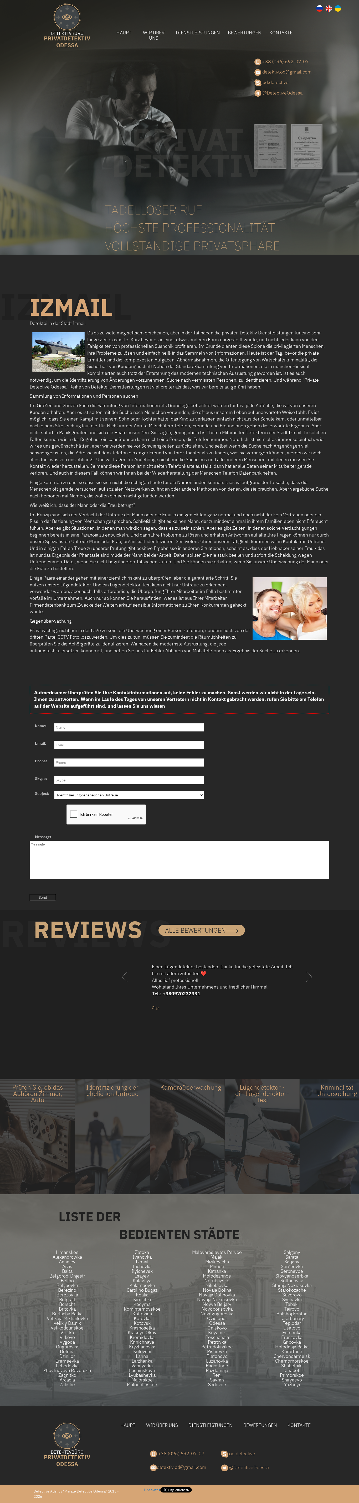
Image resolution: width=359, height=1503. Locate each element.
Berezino (67, 1290)
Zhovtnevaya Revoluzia (67, 1370)
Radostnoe (217, 1365)
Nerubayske (216, 1280)
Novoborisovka (217, 1309)
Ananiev (67, 1261)
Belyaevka (67, 1285)
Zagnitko (67, 1375)
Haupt (123, 33)
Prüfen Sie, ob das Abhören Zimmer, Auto (37, 1093)
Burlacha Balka (67, 1313)
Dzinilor (67, 1356)
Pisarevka (217, 1351)
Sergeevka (292, 1266)
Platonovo (217, 1356)
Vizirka (67, 1332)
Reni (217, 1375)
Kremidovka (142, 1337)
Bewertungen (244, 33)
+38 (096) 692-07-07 (285, 62)
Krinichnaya (142, 1342)
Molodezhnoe (217, 1276)
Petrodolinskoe (217, 1346)
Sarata (291, 1257)
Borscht (67, 1304)
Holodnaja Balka (292, 1346)
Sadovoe (217, 1384)
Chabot (292, 1370)
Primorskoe (292, 1375)
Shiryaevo (292, 1380)
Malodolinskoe (142, 1384)
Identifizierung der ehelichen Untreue (112, 1090)
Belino (67, 1280)
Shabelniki (291, 1365)
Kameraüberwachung (190, 1087)
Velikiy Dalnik (67, 1323)
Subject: (42, 793)
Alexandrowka (67, 1257)
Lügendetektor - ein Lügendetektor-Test (262, 1093)
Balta (67, 1271)
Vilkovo (67, 1337)
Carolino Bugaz (142, 1290)
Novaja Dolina (217, 1290)
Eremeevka (67, 1361)
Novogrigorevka (217, 1313)
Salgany (292, 1252)
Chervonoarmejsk (292, 1356)
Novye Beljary (217, 1304)
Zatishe (67, 1384)
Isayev (142, 1276)
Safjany (291, 1261)
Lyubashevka (142, 1375)
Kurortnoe (291, 1351)
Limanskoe (67, 1252)
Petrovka (217, 1342)
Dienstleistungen (198, 33)
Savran (217, 1380)
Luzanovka (217, 1361)
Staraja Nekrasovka (292, 1285)
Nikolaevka (217, 1285)
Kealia (142, 1294)
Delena (67, 1351)
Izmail (142, 1261)
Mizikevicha (217, 1261)
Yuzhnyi (292, 1384)
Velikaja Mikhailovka (67, 1318)
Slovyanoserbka (291, 1276)
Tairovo (291, 1309)
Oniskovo (217, 1328)
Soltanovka (291, 1280)
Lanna (142, 1356)
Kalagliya (142, 1280)
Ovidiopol (217, 1318)
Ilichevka (142, 1266)
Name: (41, 725)
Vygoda (67, 1342)
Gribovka (292, 1342)
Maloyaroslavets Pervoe (217, 1252)
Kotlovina (142, 1313)
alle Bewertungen (195, 930)
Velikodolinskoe (67, 1328)
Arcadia (67, 1380)
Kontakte (281, 33)
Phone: (41, 761)
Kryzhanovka (142, 1346)
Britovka (67, 1309)
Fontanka (291, 1332)
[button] (125, 987)
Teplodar (292, 1323)
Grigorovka (67, 1346)
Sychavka (292, 1299)
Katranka (217, 1271)
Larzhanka (142, 1361)
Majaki (217, 1257)
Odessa (67, 40)
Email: (40, 743)
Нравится (152, 1490)
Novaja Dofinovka (217, 1294)
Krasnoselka (142, 1328)
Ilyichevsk (142, 1271)
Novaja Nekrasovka (217, 1299)
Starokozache (292, 1290)
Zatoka (142, 1252)
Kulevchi (142, 1351)
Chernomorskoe (292, 1361)
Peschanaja (217, 1337)
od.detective (275, 82)
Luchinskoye (142, 1370)
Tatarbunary (292, 1318)
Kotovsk (142, 1323)
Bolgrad (67, 1299)
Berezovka (67, 1294)
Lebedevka (67, 1365)
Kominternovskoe (142, 1309)
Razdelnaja (217, 1370)
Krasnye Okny (142, 1332)
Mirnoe (217, 1266)
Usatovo (291, 1328)
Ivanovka (142, 1257)
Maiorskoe (142, 1380)
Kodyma (142, 1304)
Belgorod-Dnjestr (67, 1276)
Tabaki (292, 1304)
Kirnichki (142, 1299)
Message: (43, 836)
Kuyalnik (217, 1332)
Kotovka (142, 1318)
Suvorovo (292, 1294)
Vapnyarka (142, 1365)
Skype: (41, 778)
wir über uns (154, 35)
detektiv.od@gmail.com (286, 72)
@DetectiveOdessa (281, 93)
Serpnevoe (292, 1271)
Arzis (67, 1266)
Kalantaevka (142, 1285)
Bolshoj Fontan (291, 1313)
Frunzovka (291, 1337)
